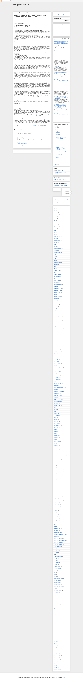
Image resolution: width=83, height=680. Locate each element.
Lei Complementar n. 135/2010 (60, 453)
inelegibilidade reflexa (58, 399)
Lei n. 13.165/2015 (57, 459)
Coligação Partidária (58, 284)
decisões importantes (58, 316)
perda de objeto (57, 504)
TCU (55, 623)
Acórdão (55, 216)
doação (55, 345)
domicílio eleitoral (57, 351)
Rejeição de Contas (57, 590)
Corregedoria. (56, 304)
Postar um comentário (20, 145)
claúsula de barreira (57, 276)
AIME (55, 234)
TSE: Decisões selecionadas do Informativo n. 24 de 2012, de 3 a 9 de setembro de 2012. (61, 89)
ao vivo (55, 244)
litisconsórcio (56, 463)
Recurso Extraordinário (58, 578)
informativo (56, 403)
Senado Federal (57, 604)
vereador (55, 651)
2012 (56, 127)
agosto (57, 134)
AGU (55, 230)
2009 (56, 131)
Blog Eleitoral (21, 4)
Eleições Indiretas (57, 363)
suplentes (55, 617)
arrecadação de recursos (58, 248)
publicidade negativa (58, 556)
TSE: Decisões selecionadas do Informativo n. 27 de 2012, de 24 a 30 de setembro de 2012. (61, 97)
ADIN (55, 220)
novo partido (56, 486)
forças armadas (57, 375)
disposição (56, 343)
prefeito (55, 526)
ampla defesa (56, 238)
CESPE (55, 272)
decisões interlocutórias (58, 318)
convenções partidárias (58, 302)
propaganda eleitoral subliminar (60, 540)
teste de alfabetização (58, 635)
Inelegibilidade (56, 397)
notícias (55, 484)
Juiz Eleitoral (56, 423)
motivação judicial (57, 478)
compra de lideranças (58, 288)
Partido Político (57, 498)
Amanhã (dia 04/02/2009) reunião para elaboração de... (61, 152)
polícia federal (56, 518)
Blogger (64, 677)
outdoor (55, 490)
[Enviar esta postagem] (38, 125)
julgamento (56, 431)
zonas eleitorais (57, 669)
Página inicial (32, 151)
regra (55, 588)
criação (55, 310)
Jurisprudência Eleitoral (58, 202)
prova (20, 126)
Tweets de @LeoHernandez (59, 14)
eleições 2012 (56, 359)
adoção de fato (57, 222)
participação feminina (58, 496)
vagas (55, 647)
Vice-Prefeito (56, 657)
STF (54, 612)
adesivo (55, 218)
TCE (54, 619)
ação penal (56, 212)
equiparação (56, 369)
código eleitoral (57, 280)
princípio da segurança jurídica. (60, 534)
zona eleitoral (56, 667)
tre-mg (31, 126)
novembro (58, 132)
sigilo (55, 608)
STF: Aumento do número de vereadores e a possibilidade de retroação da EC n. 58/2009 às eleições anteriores (60, 106)
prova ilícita (56, 552)
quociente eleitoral (57, 568)
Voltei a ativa (56, 66)
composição (56, 286)
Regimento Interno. (57, 584)
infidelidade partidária (58, 401)
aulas (55, 258)
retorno (55, 602)
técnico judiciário (24, 126)
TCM (55, 621)
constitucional (56, 298)
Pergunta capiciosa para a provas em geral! (61, 138)
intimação (55, 411)
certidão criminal (57, 270)
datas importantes (57, 314)
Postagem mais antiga (45, 151)
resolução (56, 598)
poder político (56, 516)
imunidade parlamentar (58, 391)
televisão (55, 627)
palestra (55, 494)
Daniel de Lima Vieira (59, 170)
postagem (56, 522)
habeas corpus (56, 385)
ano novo (55, 242)
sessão (55, 606)
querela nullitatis (57, 562)
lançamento (56, 445)
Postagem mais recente (19, 151)
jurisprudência (56, 437)
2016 (56, 126)
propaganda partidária (58, 544)
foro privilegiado (57, 377)
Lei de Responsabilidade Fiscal (60, 457)
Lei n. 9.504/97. (57, 461)
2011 (56, 129)
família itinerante (57, 371)
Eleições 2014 (56, 361)
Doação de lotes (57, 349)
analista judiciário (57, 240)
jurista (55, 439)
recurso (55, 576)
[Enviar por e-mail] (40, 125)
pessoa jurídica (57, 508)
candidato (56, 264)
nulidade (55, 488)
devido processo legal (58, 331)
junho (55, 433)
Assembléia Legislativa (58, 252)
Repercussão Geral (57, 594)
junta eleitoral (56, 435)
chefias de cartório (57, 274)
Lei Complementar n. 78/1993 (59, 455)
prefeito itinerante (57, 528)
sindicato (55, 610)
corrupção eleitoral (57, 308)
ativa (55, 254)
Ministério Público (57, 476)
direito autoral (56, 335)
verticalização (56, 653)
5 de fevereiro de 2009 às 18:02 (22, 143)
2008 (56, 164)
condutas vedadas (57, 296)
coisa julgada (56, 282)
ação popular (56, 214)
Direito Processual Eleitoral (59, 339)
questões (55, 564)
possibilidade (56, 520)
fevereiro (58, 135)
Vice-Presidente (57, 659)
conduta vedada (57, 294)
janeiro (57, 162)
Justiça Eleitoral (57, 441)
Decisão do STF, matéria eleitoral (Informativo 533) (60, 141)
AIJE (55, 232)
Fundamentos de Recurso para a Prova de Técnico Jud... (61, 144)
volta (55, 663)
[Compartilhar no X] (43, 125)
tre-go (29, 126)
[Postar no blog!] (42, 125)
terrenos (55, 633)
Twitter (55, 645)
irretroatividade (57, 415)
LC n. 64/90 (56, 449)
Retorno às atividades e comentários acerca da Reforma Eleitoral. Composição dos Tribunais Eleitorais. (61, 42)
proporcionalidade (57, 546)
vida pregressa (56, 661)
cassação (55, 268)
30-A (55, 208)
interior (55, 407)
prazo (55, 524)
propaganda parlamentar (58, 542)
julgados (55, 429)
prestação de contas (58, 532)
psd (54, 554)
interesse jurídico (57, 405)
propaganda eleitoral (58, 538)
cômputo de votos (57, 290)
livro (54, 465)
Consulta (55, 300)
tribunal (55, 641)
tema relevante (57, 629)
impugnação (56, 389)
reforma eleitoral (57, 580)
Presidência (56, 530)
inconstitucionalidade (58, 395)
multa (55, 480)
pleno (55, 512)
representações (57, 596)
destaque (55, 329)
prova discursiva (57, 550)
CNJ (54, 278)
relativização (56, 592)
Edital (55, 355)
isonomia (55, 419)
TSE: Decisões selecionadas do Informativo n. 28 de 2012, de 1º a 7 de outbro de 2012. (61, 80)
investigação (56, 413)
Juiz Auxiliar (56, 421)
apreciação (56, 246)
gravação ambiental (57, 383)
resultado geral (57, 600)
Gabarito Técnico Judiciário (59, 155)
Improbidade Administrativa (59, 387)
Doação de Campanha (58, 347)
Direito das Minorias (57, 337)
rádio (55, 572)
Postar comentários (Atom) (33, 154)
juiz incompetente (57, 425)
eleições (55, 357)
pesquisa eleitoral (57, 506)
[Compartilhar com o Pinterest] (45, 125)
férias (55, 373)
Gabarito (57, 157)
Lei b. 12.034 (56, 451)
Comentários (67, 193)
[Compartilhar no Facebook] (44, 125)
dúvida (55, 353)
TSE (54, 643)
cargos (55, 266)
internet (55, 409)
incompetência (56, 393)
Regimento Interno (57, 582)
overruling (56, 492)
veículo (55, 649)
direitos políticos (57, 341)
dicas (55, 333)
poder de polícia (57, 514)
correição (55, 306)
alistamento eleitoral (57, 236)
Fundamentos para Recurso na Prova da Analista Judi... (60, 148)
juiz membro (56, 427)
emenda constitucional (58, 367)
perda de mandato (57, 502)
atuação (55, 256)
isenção (55, 417)
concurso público (57, 292)
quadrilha (55, 558)
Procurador (56, 536)
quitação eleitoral (57, 566)
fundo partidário (57, 379)
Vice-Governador (57, 655)
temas (55, 631)
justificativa (56, 443)
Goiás (55, 381)
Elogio (55, 365)
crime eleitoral (56, 312)
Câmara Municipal (57, 262)
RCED (55, 574)
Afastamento (56, 226)
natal (55, 482)
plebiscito (55, 510)
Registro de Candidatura (58, 586)
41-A (55, 210)
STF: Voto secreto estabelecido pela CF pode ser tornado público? (61, 51)
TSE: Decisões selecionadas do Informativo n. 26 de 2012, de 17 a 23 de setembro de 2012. (61, 114)
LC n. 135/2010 (57, 447)
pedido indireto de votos (58, 500)
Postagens (66, 191)
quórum (55, 570)
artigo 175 (56, 250)
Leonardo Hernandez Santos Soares (60, 173)
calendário (56, 260)
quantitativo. (56, 560)
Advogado (56, 224)
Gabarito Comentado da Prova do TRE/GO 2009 (61, 160)
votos (55, 665)
